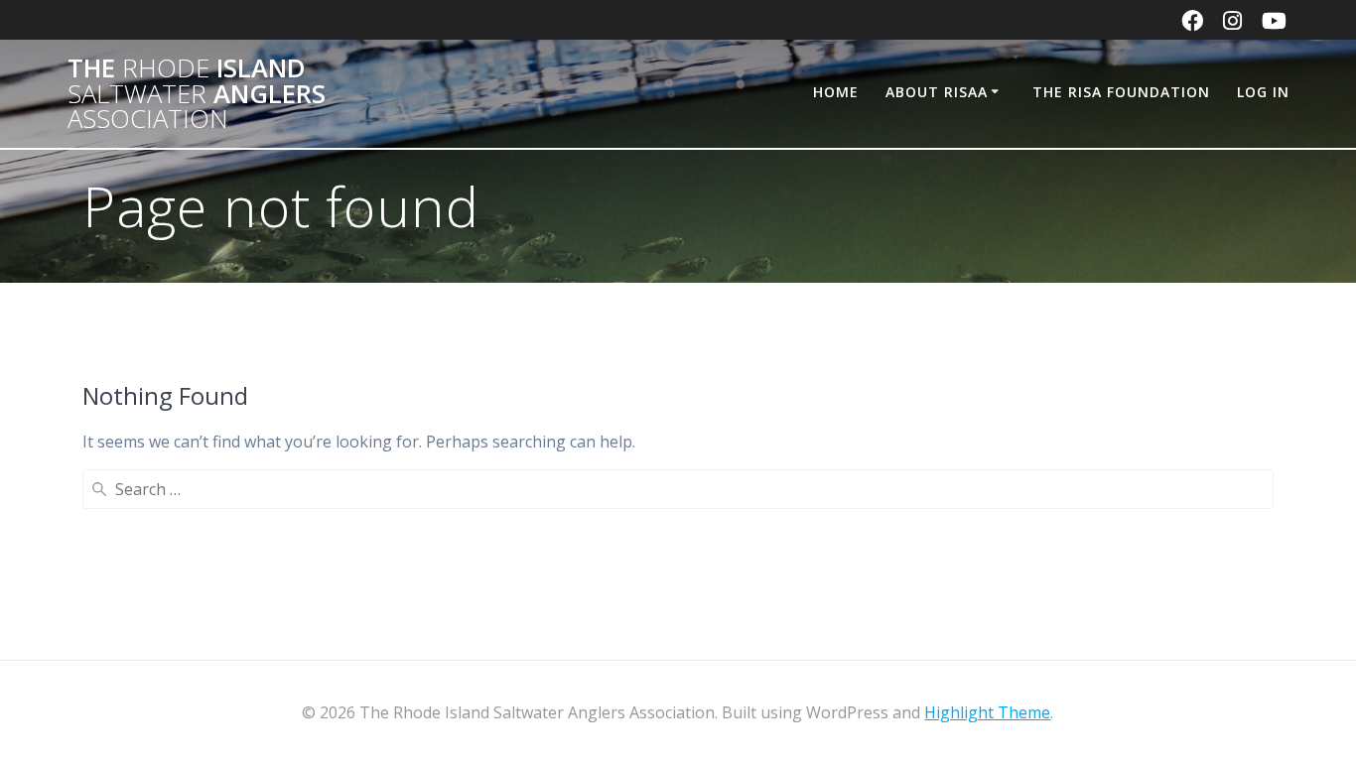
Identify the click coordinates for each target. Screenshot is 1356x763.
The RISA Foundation (1121, 91)
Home (836, 91)
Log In (1263, 91)
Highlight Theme (987, 712)
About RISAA (936, 91)
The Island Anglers (197, 94)
